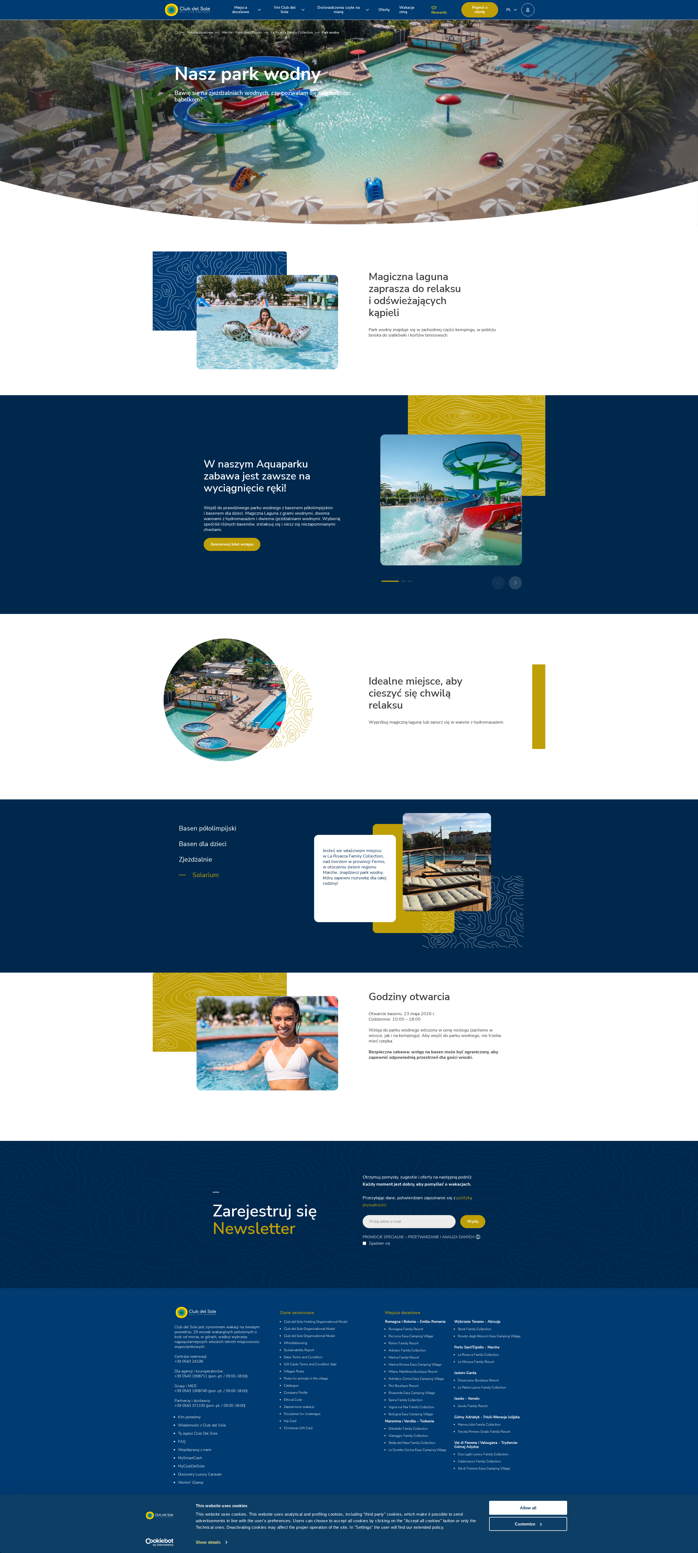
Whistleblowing (295, 1343)
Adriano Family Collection (407, 1350)
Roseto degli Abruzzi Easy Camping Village (489, 1336)
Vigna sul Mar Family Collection (411, 1407)
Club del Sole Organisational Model (309, 1329)
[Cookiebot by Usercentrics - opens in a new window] (159, 1542)
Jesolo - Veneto (466, 1398)
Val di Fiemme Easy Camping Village (484, 1468)
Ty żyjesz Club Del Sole (197, 1433)
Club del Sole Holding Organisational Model (315, 1322)
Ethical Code (293, 1400)
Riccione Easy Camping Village (411, 1336)
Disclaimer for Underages (302, 1414)
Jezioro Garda (465, 1373)
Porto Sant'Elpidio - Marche (477, 1347)
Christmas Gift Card (298, 1428)
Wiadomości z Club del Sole (202, 1425)
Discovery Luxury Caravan (200, 1474)
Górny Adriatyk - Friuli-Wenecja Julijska (487, 1417)
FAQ (182, 1441)
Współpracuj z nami (194, 1449)
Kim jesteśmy (189, 1417)
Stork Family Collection (474, 1329)
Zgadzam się (379, 1243)
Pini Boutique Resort (404, 1386)
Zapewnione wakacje (299, 1407)
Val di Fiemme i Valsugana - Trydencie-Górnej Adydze (486, 1444)
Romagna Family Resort (406, 1329)
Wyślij (473, 1221)
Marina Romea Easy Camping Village (415, 1364)
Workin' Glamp (190, 1482)
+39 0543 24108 (188, 1361)
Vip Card (290, 1421)
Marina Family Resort (404, 1357)
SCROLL (349, 120)
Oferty (384, 9)
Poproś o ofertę (480, 9)
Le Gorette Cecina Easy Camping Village (417, 1450)
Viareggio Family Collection (408, 1436)
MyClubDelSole (191, 1466)
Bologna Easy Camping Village (411, 1414)
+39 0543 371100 (189, 1405)
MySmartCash (190, 1458)
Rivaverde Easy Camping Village (412, 1393)
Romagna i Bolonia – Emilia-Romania (415, 1321)
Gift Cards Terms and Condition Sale (310, 1364)
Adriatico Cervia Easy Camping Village (416, 1379)
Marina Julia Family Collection (479, 1424)
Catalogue (291, 1385)
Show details (208, 1542)
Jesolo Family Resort (473, 1406)
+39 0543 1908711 (190, 1376)
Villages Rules (294, 1371)
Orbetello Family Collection (408, 1428)
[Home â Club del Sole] (187, 9)
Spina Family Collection (406, 1400)
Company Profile (296, 1392)
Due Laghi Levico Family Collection (483, 1454)
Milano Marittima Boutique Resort (413, 1371)
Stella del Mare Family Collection (412, 1443)
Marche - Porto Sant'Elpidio (242, 32)
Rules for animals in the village (306, 1378)
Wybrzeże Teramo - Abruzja (477, 1321)
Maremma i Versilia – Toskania (409, 1421)
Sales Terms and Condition (303, 1357)
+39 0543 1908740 (190, 1390)
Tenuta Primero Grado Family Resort (484, 1431)
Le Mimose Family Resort (476, 1362)
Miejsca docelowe (200, 32)
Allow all (528, 1508)
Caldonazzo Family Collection (479, 1461)
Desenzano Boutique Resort (478, 1380)
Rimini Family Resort (404, 1343)
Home (180, 32)
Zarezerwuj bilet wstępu (232, 544)
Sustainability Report (299, 1350)
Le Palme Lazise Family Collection (482, 1387)
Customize (525, 1523)
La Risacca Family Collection (292, 32)
